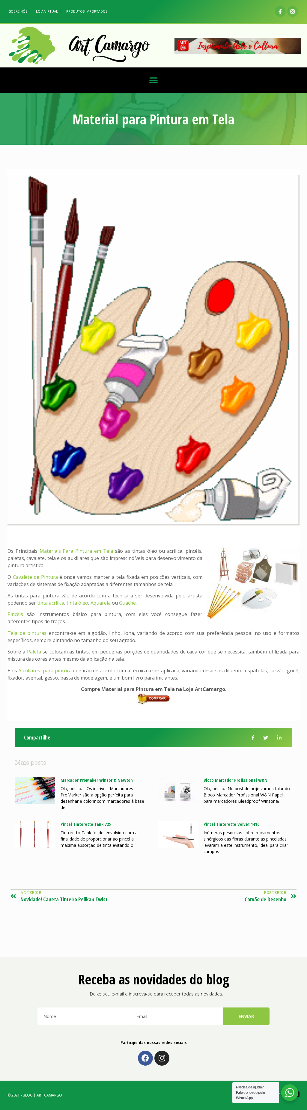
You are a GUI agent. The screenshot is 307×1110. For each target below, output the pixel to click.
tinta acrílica (50, 603)
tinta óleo (77, 603)
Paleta (34, 651)
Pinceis (15, 614)
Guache (127, 603)
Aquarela (101, 603)
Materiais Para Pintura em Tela (76, 551)
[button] (153, 80)
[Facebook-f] (280, 11)
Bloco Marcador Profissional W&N (235, 780)
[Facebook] (145, 1058)
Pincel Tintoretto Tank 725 (86, 824)
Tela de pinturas (26, 633)
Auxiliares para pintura (45, 670)
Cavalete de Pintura (35, 577)
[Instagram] (292, 11)
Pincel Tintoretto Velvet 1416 (231, 824)
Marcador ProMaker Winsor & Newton (97, 780)
